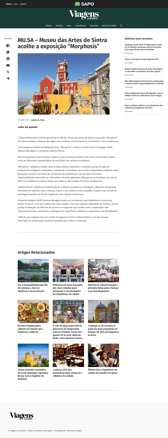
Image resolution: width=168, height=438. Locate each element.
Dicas (69, 26)
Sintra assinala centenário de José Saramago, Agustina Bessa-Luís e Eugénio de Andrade (33, 374)
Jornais (23, 4)
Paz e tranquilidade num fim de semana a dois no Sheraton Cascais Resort (33, 288)
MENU (8, 4)
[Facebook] (7, 45)
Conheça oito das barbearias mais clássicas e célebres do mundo (67, 372)
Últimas (49, 26)
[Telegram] (7, 78)
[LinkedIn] (7, 58)
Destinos (59, 26)
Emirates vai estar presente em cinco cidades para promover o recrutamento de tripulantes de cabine (67, 290)
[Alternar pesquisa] (121, 25)
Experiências (80, 26)
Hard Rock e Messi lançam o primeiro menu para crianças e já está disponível (103, 288)
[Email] (7, 65)
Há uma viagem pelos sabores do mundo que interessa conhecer (30, 328)
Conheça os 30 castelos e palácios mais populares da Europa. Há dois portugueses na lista (103, 330)
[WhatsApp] (7, 52)
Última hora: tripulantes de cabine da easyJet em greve (102, 371)
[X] (7, 71)
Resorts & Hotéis (109, 26)
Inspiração (94, 26)
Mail (16, 4)
